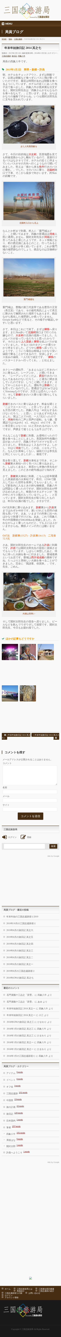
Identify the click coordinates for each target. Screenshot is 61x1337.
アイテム (14, 1073)
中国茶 (14, 1100)
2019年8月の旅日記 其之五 (19, 936)
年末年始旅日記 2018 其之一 (21, 1008)
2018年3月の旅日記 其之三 (20, 1028)
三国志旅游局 (27, 1329)
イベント (14, 1079)
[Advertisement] (30, 880)
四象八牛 (21, 56)
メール (6, 796)
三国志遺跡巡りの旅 (13, 1293)
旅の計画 (15, 1107)
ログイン (9, 1295)
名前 (5, 787)
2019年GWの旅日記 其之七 (20, 977)
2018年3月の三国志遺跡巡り (21, 1055)
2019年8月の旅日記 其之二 (19, 957)
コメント (7, 763)
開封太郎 (14, 1146)
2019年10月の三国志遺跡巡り (21, 923)
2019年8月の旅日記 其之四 (19, 943)
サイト (6, 804)
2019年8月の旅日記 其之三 (19, 950)
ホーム (8, 1288)
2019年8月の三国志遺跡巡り (20, 970)
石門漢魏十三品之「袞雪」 (20, 994)
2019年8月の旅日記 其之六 (19, 930)
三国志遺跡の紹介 (46, 1291)
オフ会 (13, 1086)
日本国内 (14, 1120)
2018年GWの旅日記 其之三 (20, 1021)
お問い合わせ (34, 1293)
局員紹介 (21, 1291)
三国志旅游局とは (24, 1288)
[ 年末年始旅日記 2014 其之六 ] (16, 736)
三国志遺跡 (6, 56)
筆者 (13, 1127)
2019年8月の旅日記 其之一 (19, 964)
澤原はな (14, 1139)
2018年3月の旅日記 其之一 (20, 1042)
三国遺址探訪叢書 (46, 1288)
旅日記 (14, 56)
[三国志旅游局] (27, 15)
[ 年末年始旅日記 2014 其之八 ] (46, 736)
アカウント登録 (11, 1297)
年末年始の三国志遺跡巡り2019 (22, 916)
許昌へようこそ (18, 1152)
